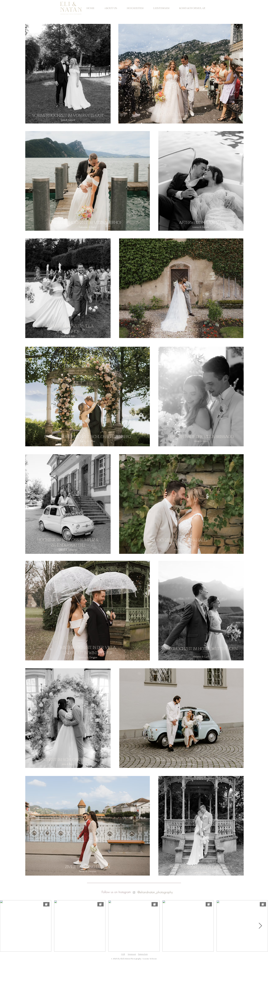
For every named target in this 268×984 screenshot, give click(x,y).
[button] (135, 8)
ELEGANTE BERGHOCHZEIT (181, 115)
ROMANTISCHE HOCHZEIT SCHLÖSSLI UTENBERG (87, 437)
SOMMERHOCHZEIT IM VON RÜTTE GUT (67, 116)
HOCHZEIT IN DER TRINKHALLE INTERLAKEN (181, 542)
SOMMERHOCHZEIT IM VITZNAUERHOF (87, 223)
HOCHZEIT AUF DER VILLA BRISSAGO (201, 437)
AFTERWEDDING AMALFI (201, 223)
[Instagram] (134, 892)
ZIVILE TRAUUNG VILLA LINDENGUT (201, 868)
